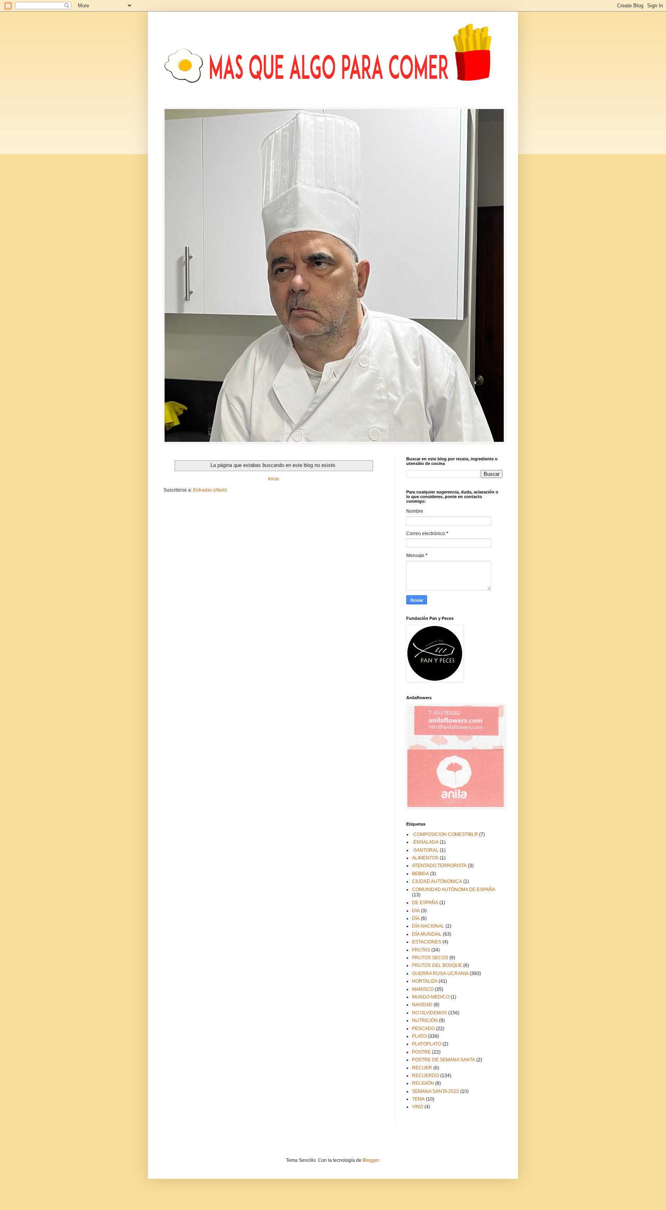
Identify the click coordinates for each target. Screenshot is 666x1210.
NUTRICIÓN (425, 1020)
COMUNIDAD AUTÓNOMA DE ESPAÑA (453, 889)
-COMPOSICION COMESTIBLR (445, 834)
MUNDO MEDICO (430, 997)
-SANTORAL (425, 850)
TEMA (418, 1099)
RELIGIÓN (423, 1083)
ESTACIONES (426, 942)
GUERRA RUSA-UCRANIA (440, 973)
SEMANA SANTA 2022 (435, 1091)
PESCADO (423, 1028)
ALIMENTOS (425, 858)
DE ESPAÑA (425, 902)
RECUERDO (425, 1075)
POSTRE (421, 1052)
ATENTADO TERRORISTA (439, 865)
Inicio (273, 479)
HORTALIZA (424, 981)
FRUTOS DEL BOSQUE (437, 965)
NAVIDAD (422, 1004)
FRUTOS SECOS (430, 957)
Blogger (371, 1160)
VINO (417, 1106)
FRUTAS (421, 950)
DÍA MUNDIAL (427, 934)
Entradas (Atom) (210, 490)
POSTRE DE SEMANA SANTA (443, 1059)
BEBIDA (420, 873)
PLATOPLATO (426, 1044)
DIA (416, 910)
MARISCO (423, 989)
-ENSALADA (425, 842)
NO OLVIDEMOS (429, 1012)
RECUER (422, 1068)
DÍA (416, 918)
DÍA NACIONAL (428, 926)
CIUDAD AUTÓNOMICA (437, 881)
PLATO (419, 1036)
